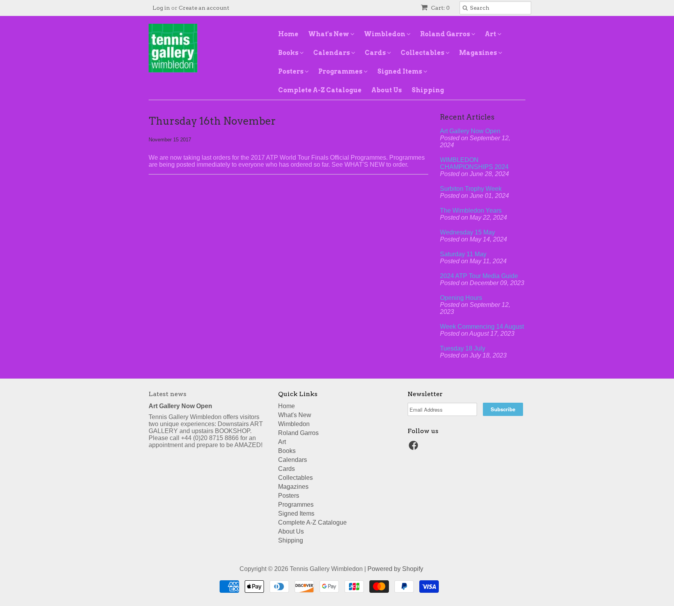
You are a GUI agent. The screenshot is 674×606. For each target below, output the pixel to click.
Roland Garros (445, 34)
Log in (161, 8)
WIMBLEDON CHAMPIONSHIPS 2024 (474, 163)
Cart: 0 (440, 8)
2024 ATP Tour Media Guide (479, 276)
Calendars (332, 52)
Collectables (423, 52)
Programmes (341, 71)
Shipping (427, 90)
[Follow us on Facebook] (414, 447)
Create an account (204, 8)
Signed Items (400, 71)
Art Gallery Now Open (470, 131)
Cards (376, 52)
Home (288, 34)
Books (289, 52)
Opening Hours (461, 297)
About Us (386, 90)
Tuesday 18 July (462, 348)
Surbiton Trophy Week (471, 188)
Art (491, 34)
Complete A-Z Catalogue (320, 90)
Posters (291, 71)
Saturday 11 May (463, 254)
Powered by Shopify (395, 568)
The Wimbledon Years (471, 210)
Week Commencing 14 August (482, 326)
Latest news (167, 394)
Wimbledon (385, 34)
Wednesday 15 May (467, 232)
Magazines (478, 52)
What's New (329, 34)
